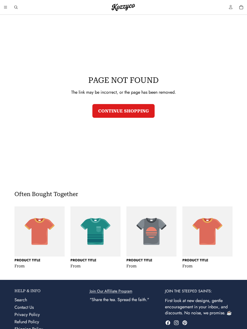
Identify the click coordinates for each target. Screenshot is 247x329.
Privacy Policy (27, 314)
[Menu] (5, 7)
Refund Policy (26, 322)
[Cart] (241, 7)
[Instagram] (176, 323)
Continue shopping (123, 110)
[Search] (16, 7)
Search (20, 300)
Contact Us (24, 307)
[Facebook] (168, 323)
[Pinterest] (185, 323)
